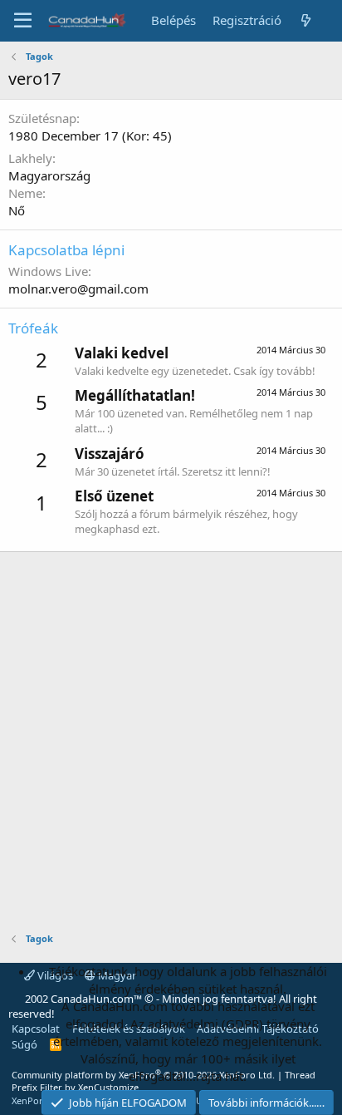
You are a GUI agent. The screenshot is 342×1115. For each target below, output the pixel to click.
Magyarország (49, 175)
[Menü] (22, 21)
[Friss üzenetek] (306, 20)
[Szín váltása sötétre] (330, 11)
